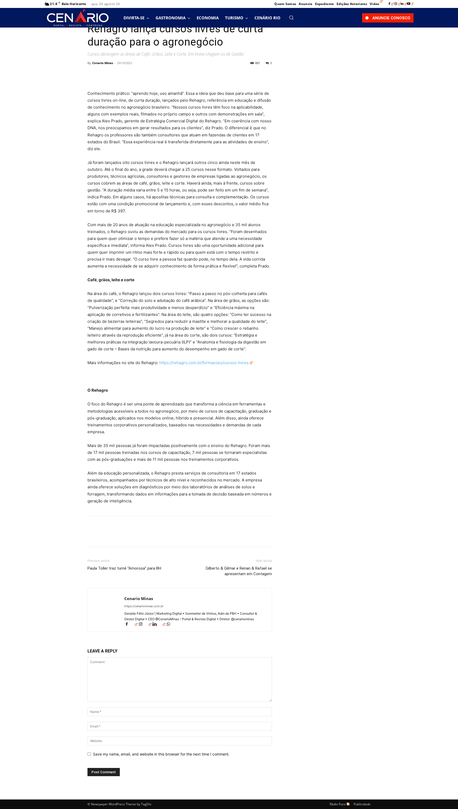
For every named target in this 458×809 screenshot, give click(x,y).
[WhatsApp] (129, 75)
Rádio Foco (338, 804)
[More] (141, 75)
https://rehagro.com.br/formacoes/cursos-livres (204, 362)
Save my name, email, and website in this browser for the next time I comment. (161, 754)
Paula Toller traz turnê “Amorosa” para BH (124, 568)
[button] (291, 17)
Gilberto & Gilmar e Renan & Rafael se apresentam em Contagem (239, 571)
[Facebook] (391, 4)
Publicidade (362, 804)
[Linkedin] (404, 4)
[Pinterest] (117, 75)
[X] (105, 75)
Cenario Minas (102, 63)
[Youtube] (410, 4)
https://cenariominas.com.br (144, 606)
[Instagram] (397, 4)
